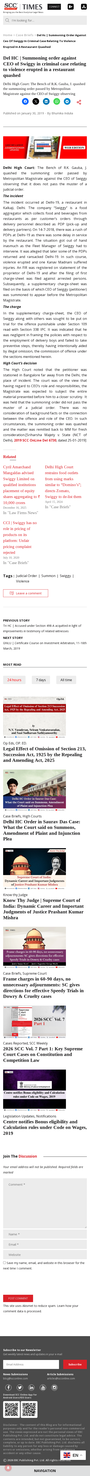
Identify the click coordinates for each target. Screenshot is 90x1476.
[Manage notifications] (8, 1468)
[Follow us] (8, 1387)
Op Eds (8, 743)
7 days (41, 680)
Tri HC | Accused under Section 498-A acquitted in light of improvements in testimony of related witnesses (42, 625)
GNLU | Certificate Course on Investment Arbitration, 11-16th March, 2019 (45, 643)
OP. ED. (21, 743)
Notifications (46, 1116)
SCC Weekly (39, 1043)
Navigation (45, 1470)
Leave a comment (29, 593)
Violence (22, 581)
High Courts (32, 816)
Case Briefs (12, 816)
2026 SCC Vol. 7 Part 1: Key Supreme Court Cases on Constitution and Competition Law (43, 1054)
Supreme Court (35, 973)
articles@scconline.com (61, 1378)
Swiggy (65, 575)
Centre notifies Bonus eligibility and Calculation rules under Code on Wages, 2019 (45, 1127)
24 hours (14, 680)
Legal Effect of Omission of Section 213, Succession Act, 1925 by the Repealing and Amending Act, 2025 (44, 754)
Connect (54, 6)
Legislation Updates (19, 1116)
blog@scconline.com (15, 1378)
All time (66, 680)
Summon (48, 575)
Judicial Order (26, 575)
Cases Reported (15, 1043)
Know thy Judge (15, 894)
